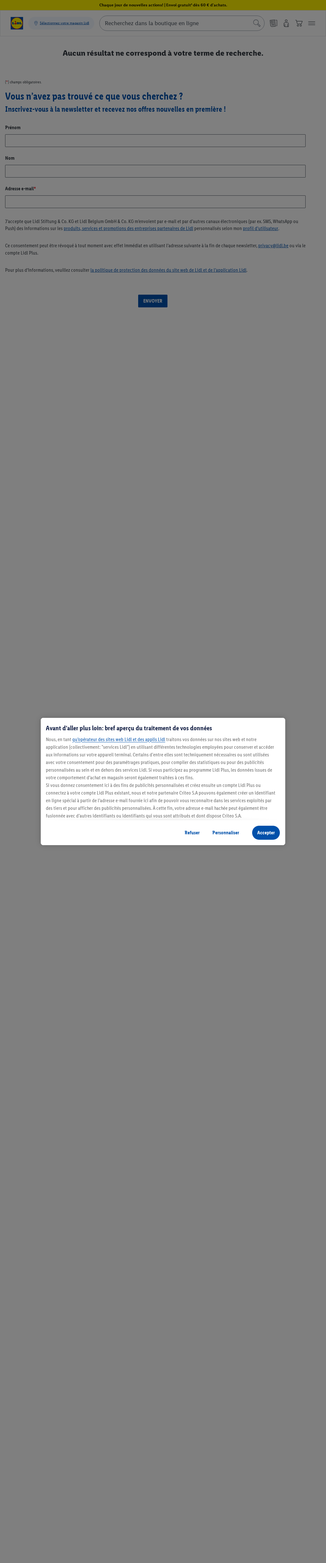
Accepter (266, 833)
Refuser (192, 833)
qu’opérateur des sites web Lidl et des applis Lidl (118, 739)
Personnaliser (225, 833)
